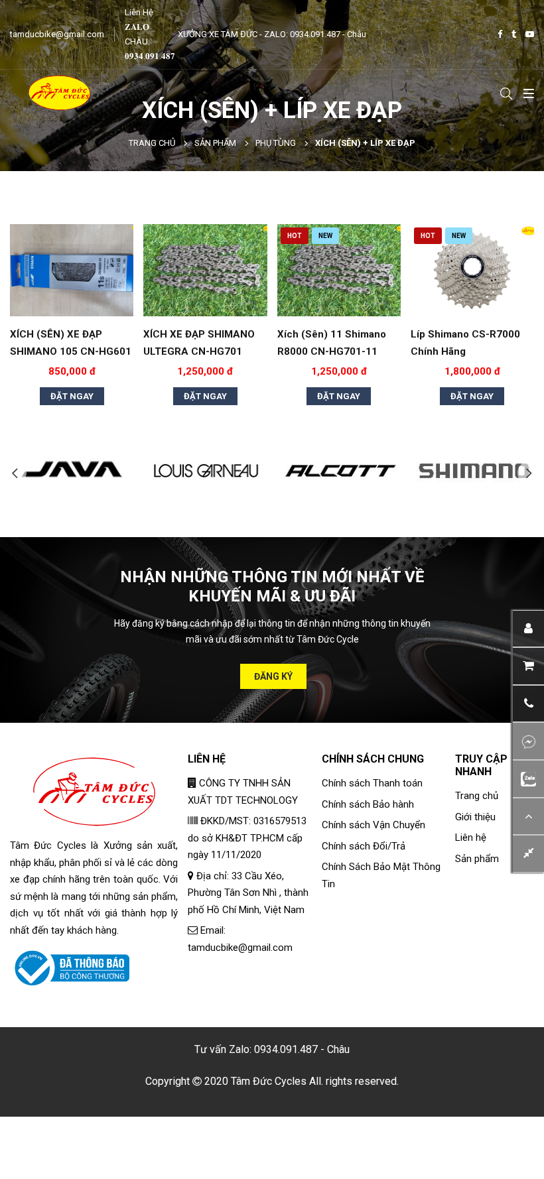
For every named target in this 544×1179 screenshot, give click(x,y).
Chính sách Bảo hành (368, 804)
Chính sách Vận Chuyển (373, 825)
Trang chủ (152, 143)
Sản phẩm (215, 143)
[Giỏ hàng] (528, 666)
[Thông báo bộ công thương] (69, 967)
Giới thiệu (475, 817)
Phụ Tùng (275, 143)
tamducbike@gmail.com (57, 34)
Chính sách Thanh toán (372, 783)
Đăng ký (273, 676)
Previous (15, 473)
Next (529, 473)
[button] (528, 704)
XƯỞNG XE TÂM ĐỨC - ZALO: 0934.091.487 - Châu (272, 34)
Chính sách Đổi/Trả (363, 846)
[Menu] (526, 93)
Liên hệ (470, 837)
